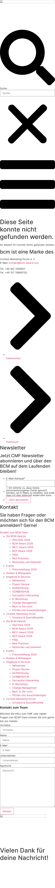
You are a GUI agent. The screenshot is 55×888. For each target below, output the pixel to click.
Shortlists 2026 (21, 539)
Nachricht (5, 766)
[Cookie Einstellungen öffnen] (23, 886)
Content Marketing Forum (21, 613)
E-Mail (3, 745)
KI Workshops (20, 599)
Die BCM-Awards (16, 536)
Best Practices (20, 558)
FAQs (15, 554)
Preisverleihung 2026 (24, 569)
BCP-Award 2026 (22, 550)
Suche (3, 88)
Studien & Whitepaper (18, 573)
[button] (27, 58)
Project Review (20, 584)
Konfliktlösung (20, 587)
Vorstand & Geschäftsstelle (27, 617)
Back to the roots (22, 606)
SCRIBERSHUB (20, 591)
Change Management (24, 602)
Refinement (18, 580)
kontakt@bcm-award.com (24, 262)
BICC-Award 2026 (22, 547)
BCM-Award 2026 (22, 543)
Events (10, 565)
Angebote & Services (18, 576)
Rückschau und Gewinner (26, 562)
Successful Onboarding (25, 595)
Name (3, 735)
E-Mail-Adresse (15, 478)
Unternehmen (7, 755)
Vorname (5, 725)
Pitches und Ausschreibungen (29, 610)
